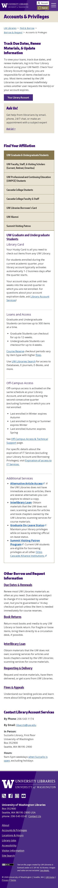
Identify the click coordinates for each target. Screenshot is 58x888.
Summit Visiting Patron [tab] (19, 225)
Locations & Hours (12, 835)
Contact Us (34, 816)
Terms (13, 880)
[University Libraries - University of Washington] (14, 5)
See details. (44, 870)
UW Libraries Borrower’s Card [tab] (22, 207)
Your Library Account (18, 97)
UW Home (50, 877)
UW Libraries (10, 28)
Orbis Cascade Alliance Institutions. (27, 554)
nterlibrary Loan (15, 644)
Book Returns (12, 617)
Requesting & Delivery (18, 668)
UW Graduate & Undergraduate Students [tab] (28, 155)
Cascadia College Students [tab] (20, 189)
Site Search (8, 855)
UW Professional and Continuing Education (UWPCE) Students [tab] (29, 178)
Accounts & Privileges (14, 830)
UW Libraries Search (24, 361)
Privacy (5, 880)
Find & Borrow (27, 28)
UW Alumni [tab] (12, 216)
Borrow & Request (13, 32)
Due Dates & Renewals (18, 585)
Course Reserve (15, 351)
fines (38, 355)
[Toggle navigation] (54, 5)
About (5, 825)
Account (44, 3)
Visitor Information (13, 850)
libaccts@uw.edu (26, 725)
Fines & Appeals (14, 687)
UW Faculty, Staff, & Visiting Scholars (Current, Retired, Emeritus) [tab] (26, 166)
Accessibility (9, 845)
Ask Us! (45, 8)
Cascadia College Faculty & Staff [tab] (23, 198)
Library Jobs (9, 840)
